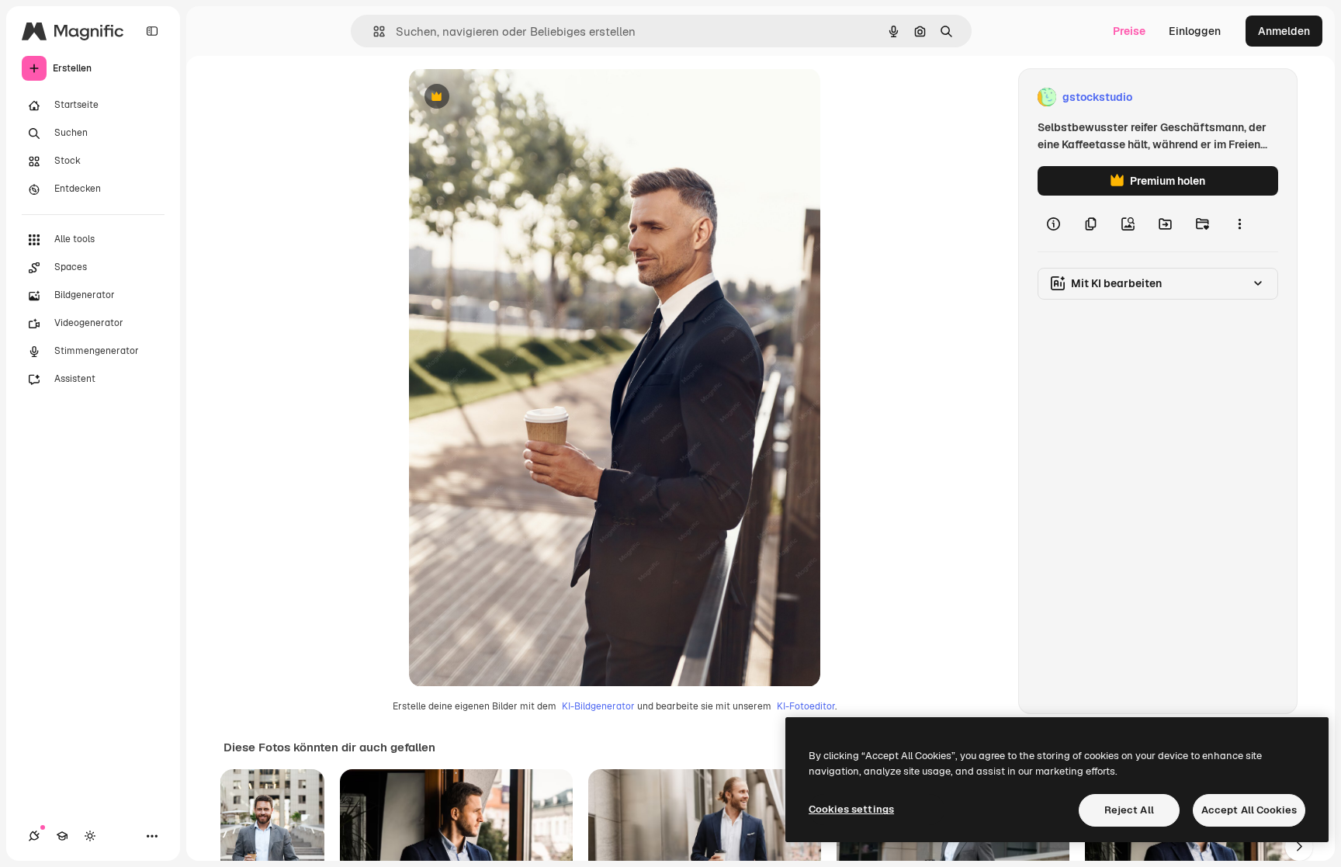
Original (508, 97)
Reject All (1129, 810)
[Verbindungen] (34, 836)
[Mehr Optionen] (1239, 223)
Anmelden (1284, 31)
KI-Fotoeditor (806, 706)
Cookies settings (851, 809)
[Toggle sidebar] (152, 31)
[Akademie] (62, 836)
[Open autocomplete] (373, 31)
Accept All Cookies (1249, 810)
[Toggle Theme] (90, 836)
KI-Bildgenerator (598, 706)
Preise (1129, 31)
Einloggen (1195, 31)
